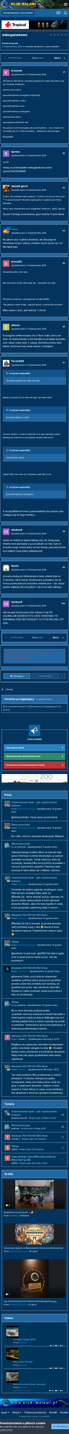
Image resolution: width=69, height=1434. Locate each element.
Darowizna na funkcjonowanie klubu (25, 765)
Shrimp (15, 942)
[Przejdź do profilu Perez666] (6, 363)
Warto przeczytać (20, 824)
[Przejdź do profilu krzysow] (6, 72)
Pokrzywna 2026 (15, 747)
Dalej (57, 58)
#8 (64, 531)
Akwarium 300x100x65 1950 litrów (29, 915)
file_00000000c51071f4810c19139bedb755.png (30, 1301)
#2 (64, 153)
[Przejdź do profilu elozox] (6, 327)
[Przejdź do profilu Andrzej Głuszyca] (7, 804)
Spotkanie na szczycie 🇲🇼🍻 (18, 1212)
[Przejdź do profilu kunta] (6, 568)
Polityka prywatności (35, 1412)
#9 (64, 567)
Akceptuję (61, 1426)
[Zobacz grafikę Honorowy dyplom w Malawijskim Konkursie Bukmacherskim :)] (34, 1234)
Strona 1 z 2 (38, 58)
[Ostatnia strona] (64, 58)
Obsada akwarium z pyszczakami (42, 46)
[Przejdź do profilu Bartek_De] (7, 969)
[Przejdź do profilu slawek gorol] (6, 188)
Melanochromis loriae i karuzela (29, 1384)
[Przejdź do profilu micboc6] (6, 532)
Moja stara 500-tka (22, 1361)
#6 (64, 326)
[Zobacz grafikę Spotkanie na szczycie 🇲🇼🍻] (34, 1194)
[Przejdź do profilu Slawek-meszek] (7, 1113)
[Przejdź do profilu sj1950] (7, 1147)
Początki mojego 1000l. (24, 1339)
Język (4, 1412)
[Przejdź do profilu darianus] (7, 879)
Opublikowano (28, 74)
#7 (64, 362)
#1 (64, 72)
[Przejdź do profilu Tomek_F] (7, 1037)
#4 (63, 230)
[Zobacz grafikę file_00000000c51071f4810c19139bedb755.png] (34, 1278)
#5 (64, 263)
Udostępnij (17, 676)
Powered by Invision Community (34, 1416)
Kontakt (53, 1412)
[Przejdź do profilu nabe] (6, 231)
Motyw (16, 1412)
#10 (63, 603)
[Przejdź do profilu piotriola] (7, 845)
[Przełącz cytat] (7, 373)
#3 (64, 187)
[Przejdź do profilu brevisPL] (6, 263)
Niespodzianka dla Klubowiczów (23, 756)
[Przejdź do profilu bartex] (6, 153)
